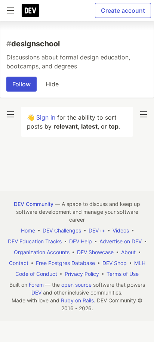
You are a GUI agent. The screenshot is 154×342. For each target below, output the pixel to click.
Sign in (45, 117)
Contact (18, 263)
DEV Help (80, 241)
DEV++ (97, 230)
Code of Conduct (36, 274)
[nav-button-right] (143, 114)
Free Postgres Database (65, 263)
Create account (123, 10)
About (128, 252)
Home (28, 230)
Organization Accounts (42, 252)
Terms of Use (123, 274)
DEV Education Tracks (35, 241)
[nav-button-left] (10, 114)
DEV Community (33, 204)
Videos (121, 230)
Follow (21, 84)
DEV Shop (114, 263)
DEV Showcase (95, 252)
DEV (36, 292)
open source (76, 284)
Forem (36, 284)
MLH (139, 263)
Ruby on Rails (77, 300)
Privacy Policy (82, 274)
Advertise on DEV (120, 241)
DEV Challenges (62, 230)
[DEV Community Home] (30, 10)
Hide (52, 84)
